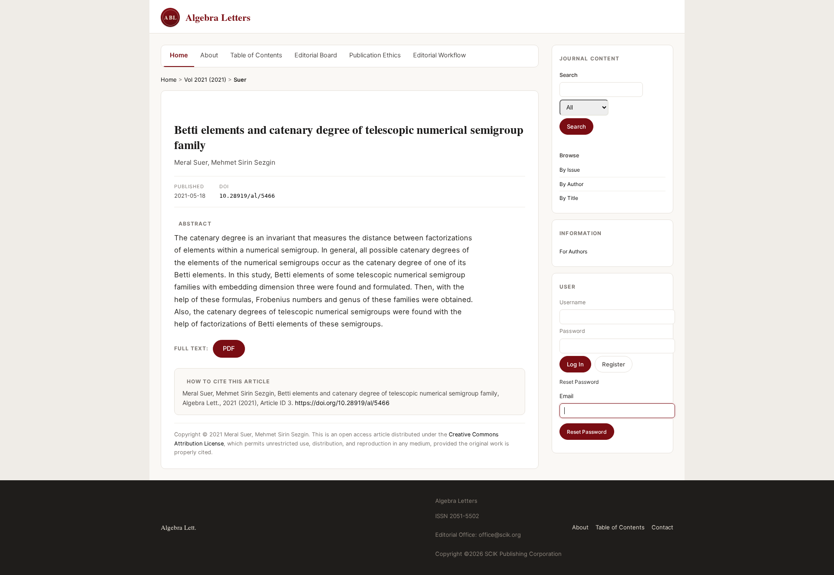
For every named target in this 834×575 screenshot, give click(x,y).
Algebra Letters (207, 17)
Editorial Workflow (439, 55)
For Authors (573, 251)
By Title (568, 198)
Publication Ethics (375, 55)
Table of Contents (256, 55)
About (209, 55)
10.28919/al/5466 (247, 196)
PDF (229, 348)
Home (179, 55)
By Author (571, 184)
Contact (662, 527)
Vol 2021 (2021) (205, 79)
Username (572, 302)
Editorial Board (316, 55)
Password (572, 331)
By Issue (569, 169)
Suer (240, 79)
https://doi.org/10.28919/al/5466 (342, 402)
